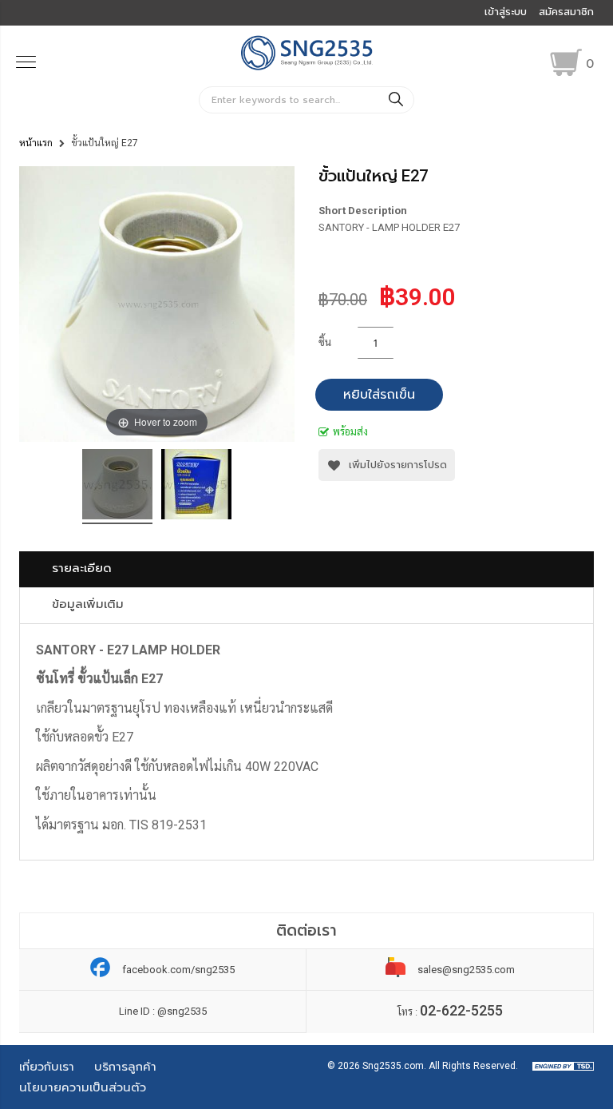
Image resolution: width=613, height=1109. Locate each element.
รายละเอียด (82, 568)
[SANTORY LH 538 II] (117, 486)
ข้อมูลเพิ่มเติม (88, 604)
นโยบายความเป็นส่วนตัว (82, 1087)
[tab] (306, 569)
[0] (566, 62)
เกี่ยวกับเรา (46, 1066)
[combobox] (306, 99)
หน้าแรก (36, 143)
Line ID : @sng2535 (163, 1011)
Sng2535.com (393, 1065)
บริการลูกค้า (125, 1066)
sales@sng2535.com (466, 970)
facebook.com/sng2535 (178, 970)
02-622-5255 (461, 1010)
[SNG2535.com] (307, 68)
